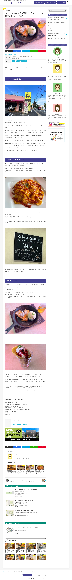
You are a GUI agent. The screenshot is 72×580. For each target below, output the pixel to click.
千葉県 (13, 56)
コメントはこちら (61, 2)
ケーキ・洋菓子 (24, 60)
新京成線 (13, 58)
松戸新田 (20, 56)
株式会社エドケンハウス (50, 2)
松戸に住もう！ (33, 578)
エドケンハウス (27, 574)
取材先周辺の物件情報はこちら (11, 54)
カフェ (5, 8)
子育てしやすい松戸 (39, 2)
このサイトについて (46, 575)
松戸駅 (32, 56)
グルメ (18, 60)
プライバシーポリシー (37, 575)
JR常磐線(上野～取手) (26, 56)
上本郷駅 (17, 58)
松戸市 (16, 56)
